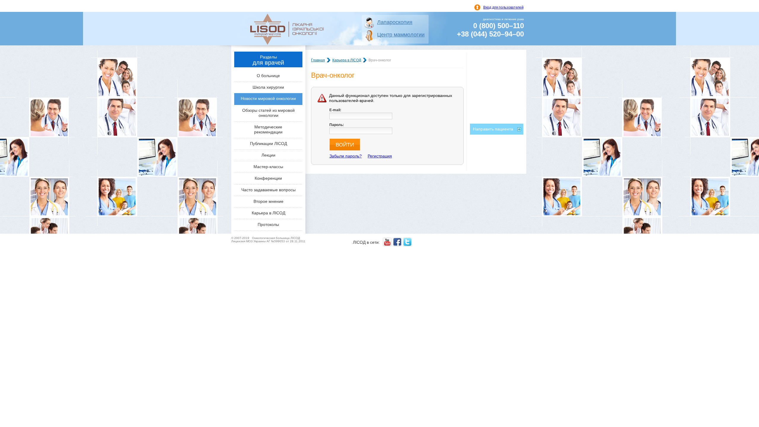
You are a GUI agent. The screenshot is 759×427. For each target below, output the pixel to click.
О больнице (268, 75)
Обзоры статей (487, 69)
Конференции (268, 178)
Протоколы (268, 224)
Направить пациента (493, 129)
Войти (345, 145)
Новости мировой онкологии (268, 98)
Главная (318, 60)
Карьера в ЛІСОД (268, 213)
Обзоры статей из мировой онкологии (268, 113)
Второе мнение (268, 201)
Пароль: (336, 125)
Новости (481, 58)
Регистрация (380, 156)
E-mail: (335, 110)
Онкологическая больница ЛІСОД (276, 238)
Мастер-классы (268, 166)
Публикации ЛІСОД (268, 143)
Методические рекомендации (268, 129)
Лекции (268, 155)
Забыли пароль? (345, 156)
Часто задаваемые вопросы (268, 189)
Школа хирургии (268, 87)
